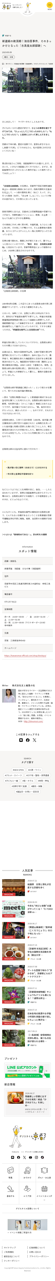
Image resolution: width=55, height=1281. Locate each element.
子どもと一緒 (12, 780)
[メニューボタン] (50, 5)
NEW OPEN (19, 769)
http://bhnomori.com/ (33, 721)
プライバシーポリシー (39, 1256)
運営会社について (12, 1256)
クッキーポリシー (12, 1260)
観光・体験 (9, 57)
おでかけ (27, 1178)
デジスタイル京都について (27, 1209)
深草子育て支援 (20, 786)
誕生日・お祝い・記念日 (28, 791)
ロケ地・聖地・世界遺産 (38, 775)
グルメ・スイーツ (14, 775)
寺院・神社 (44, 780)
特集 (11, 1178)
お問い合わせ (35, 1251)
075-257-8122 (10, 601)
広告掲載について (37, 1247)
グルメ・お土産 (44, 1178)
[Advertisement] (27, 25)
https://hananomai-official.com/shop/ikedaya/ (25, 655)
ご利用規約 (9, 1251)
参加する (11, 1196)
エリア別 (27, 1196)
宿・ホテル (28, 780)
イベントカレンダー (44, 1198)
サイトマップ (10, 1247)
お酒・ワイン (35, 769)
